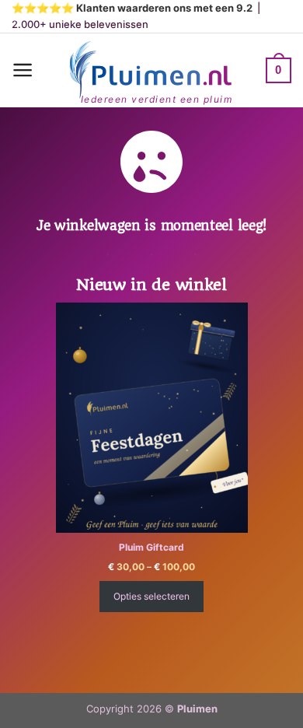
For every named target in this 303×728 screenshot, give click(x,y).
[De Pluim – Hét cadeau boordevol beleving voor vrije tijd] (150, 70)
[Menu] (23, 70)
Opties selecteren (151, 596)
